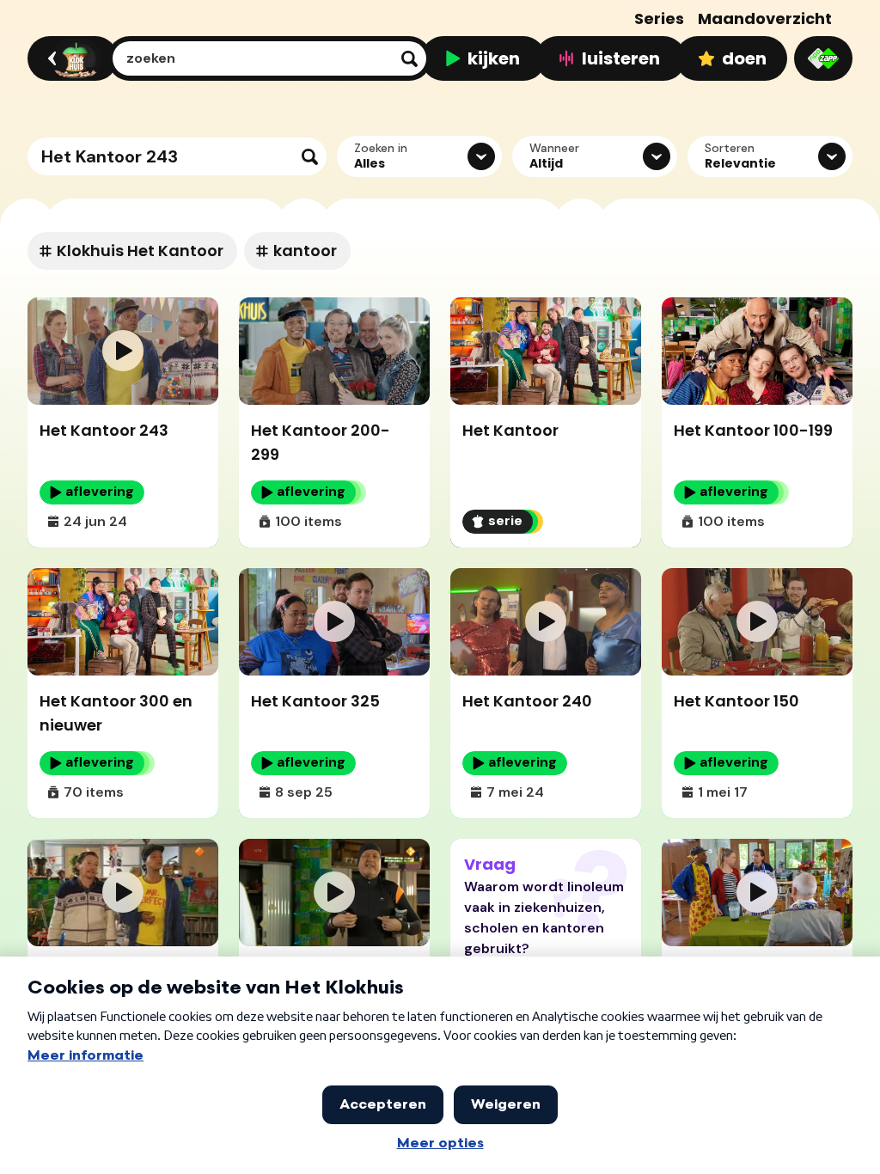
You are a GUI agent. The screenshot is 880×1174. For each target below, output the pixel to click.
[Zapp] (823, 58)
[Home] (70, 58)
